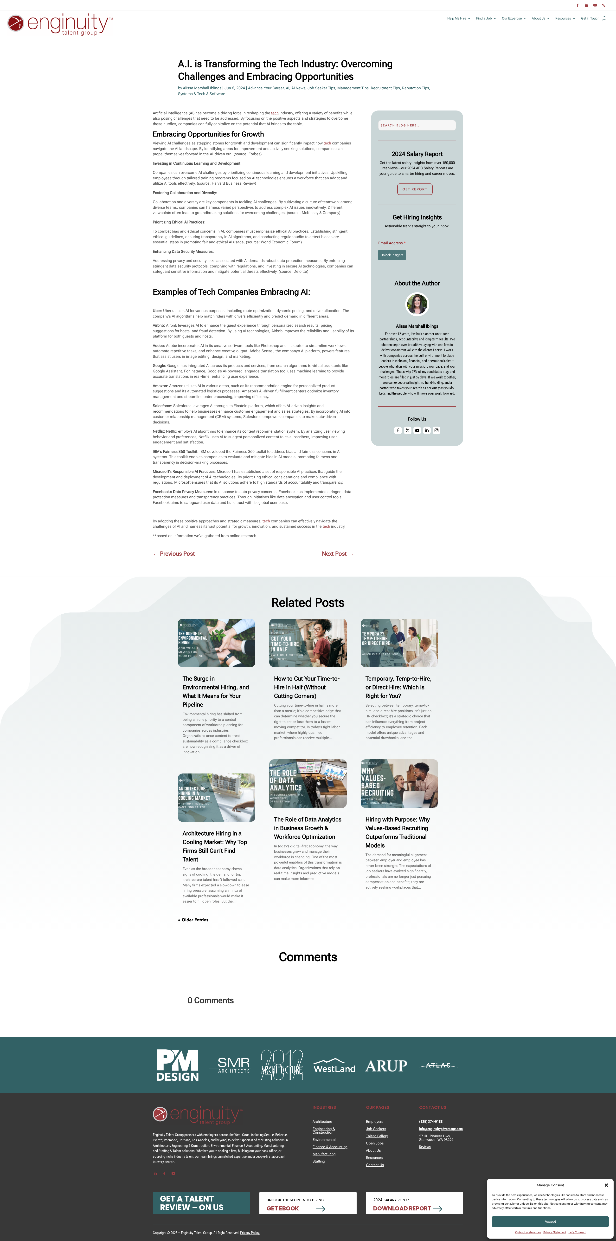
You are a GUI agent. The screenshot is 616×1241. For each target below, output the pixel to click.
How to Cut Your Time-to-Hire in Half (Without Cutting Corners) (307, 687)
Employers (374, 1121)
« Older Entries (193, 920)
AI (287, 88)
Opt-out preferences (528, 1232)
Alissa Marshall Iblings (202, 88)
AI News (298, 88)
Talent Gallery (377, 1136)
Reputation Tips (415, 88)
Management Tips (353, 88)
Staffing (319, 1161)
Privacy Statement (554, 1232)
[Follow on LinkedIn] (586, 5)
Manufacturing (324, 1154)
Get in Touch (590, 18)
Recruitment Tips (385, 88)
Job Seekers (376, 1129)
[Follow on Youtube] (595, 5)
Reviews (425, 1147)
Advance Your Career (266, 88)
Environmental (324, 1139)
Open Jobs (375, 1143)
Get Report (415, 189)
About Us (538, 18)
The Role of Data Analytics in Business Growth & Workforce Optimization (307, 828)
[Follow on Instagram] (436, 430)
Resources (563, 18)
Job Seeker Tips (321, 88)
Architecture (322, 1121)
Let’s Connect (577, 1232)
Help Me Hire (456, 18)
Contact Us (375, 1165)
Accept (550, 1221)
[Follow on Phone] (603, 5)
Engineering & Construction (324, 1131)
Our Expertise (512, 18)
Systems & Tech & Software (201, 93)
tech (275, 113)
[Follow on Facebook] (577, 5)
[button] (606, 1185)
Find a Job (484, 18)
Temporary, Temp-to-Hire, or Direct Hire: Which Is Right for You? (399, 687)
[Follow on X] (407, 430)
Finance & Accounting (330, 1147)
